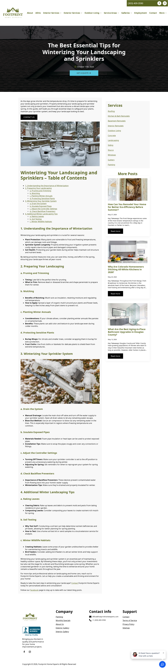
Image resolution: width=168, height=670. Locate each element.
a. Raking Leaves (37, 216)
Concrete (112, 135)
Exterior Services (72, 13)
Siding (110, 145)
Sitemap (126, 628)
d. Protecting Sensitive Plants (42, 198)
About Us (60, 624)
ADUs (38, 13)
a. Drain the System (38, 203)
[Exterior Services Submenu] (81, 13)
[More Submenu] (166, 13)
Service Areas (110, 13)
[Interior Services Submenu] (61, 13)
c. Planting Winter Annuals (41, 196)
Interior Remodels (116, 126)
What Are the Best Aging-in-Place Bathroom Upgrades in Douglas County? (126, 332)
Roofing (111, 111)
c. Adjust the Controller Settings (43, 208)
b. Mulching (35, 193)
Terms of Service (130, 620)
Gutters (111, 160)
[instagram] (165, 3)
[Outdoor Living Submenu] (101, 13)
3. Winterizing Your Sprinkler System (41, 201)
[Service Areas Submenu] (118, 13)
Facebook (34, 590)
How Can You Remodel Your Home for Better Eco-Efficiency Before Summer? (127, 207)
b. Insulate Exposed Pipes (41, 206)
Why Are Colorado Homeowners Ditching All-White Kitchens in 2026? (126, 269)
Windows (112, 155)
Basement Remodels (117, 121)
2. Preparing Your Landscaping (38, 188)
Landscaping (113, 140)
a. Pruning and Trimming (40, 190)
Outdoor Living (92, 13)
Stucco (111, 150)
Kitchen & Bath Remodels (119, 116)
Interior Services (51, 13)
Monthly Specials (63, 620)
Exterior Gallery (62, 628)
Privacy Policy (128, 624)
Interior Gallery (62, 631)
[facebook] (159, 3)
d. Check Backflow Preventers (42, 211)
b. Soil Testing (36, 219)
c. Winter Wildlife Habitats (41, 221)
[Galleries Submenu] (131, 13)
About (30, 13)
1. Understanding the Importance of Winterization (47, 185)
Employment (140, 13)
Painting (111, 164)
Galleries (125, 13)
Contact (153, 13)
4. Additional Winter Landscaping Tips (41, 214)
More (161, 13)
